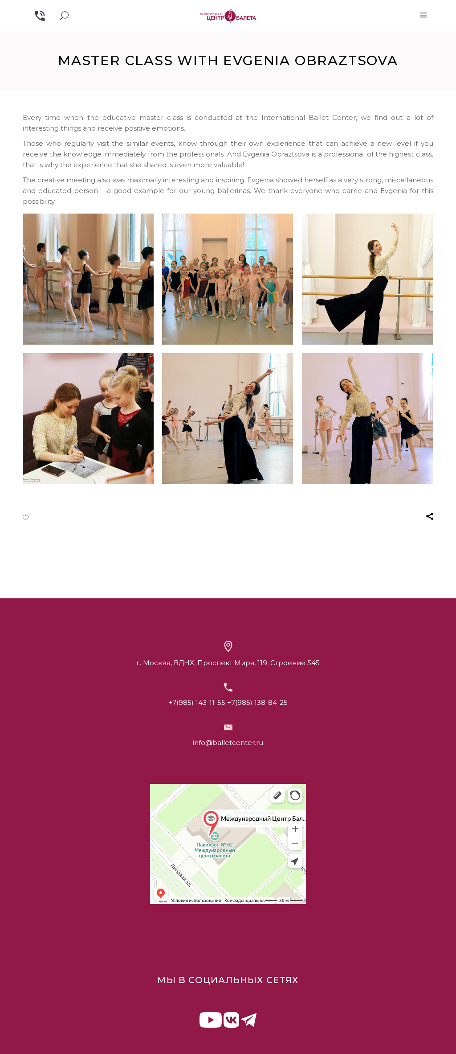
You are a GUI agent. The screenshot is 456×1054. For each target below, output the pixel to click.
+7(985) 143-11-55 (196, 702)
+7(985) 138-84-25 (257, 702)
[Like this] (25, 517)
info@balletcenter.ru (228, 742)
